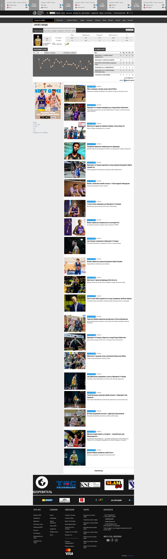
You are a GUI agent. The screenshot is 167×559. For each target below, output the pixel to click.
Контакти (35, 530)
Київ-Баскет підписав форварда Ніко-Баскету (102, 280)
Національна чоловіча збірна (89, 516)
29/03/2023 (98, 67)
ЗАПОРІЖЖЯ (106, 75)
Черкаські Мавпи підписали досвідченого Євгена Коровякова (107, 319)
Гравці (104, 20)
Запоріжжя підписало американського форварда (103, 146)
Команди (97, 20)
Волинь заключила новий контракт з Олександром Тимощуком (108, 183)
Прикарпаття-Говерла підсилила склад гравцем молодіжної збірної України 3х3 (109, 166)
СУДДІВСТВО (94, 13)
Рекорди (110, 20)
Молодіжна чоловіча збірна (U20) (91, 523)
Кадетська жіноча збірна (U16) (90, 546)
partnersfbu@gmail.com (111, 524)
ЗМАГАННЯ (69, 13)
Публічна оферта (69, 546)
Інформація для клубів (37, 541)
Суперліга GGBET (91, 86)
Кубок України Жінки (70, 524)
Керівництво (36, 518)
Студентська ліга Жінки (71, 532)
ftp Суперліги (36, 533)
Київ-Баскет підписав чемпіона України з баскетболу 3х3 (105, 126)
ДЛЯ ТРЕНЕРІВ (86, 13)
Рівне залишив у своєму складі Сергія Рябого (102, 89)
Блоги (51, 535)
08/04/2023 (98, 55)
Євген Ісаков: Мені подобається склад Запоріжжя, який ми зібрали (109, 298)
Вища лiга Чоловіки (70, 521)
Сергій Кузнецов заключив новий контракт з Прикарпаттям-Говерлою (107, 396)
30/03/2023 (98, 63)
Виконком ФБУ (37, 515)
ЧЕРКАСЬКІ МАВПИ (108, 60)
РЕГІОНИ (75, 13)
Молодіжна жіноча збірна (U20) (90, 528)
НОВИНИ (57, 13)
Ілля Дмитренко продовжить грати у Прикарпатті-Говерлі (106, 376)
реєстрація (108, 13)
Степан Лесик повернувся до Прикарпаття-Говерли (104, 204)
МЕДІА (101, 13)
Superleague (53, 518)
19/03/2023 (98, 75)
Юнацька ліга (68, 535)
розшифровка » (129, 78)
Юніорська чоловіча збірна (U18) (91, 532)
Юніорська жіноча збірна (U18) (90, 537)
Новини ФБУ (53, 526)
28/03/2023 (98, 70)
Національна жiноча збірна (91, 519)
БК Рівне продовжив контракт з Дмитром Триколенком (105, 414)
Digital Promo (131, 555)
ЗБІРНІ (63, 13)
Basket (51, 515)
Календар (89, 20)
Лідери (82, 20)
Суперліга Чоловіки (70, 515)
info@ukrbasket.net (110, 521)
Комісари (130, 20)
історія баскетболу (119, 13)
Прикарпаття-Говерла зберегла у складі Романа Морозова (106, 337)
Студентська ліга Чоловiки (69, 528)
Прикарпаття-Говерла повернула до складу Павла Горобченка (107, 107)
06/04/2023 (98, 60)
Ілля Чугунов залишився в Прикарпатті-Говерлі (102, 241)
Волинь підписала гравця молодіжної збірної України (104, 261)
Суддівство (53, 529)
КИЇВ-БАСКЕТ (110, 67)
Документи (36, 521)
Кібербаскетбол (54, 532)
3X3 (80, 13)
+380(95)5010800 (109, 519)
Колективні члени (38, 524)
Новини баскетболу (53, 522)
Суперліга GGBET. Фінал (48, 2)
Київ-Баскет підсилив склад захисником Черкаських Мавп (106, 356)
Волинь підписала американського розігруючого (103, 222)
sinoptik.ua (40, 132)
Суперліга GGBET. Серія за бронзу (17, 2)
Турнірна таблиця (72, 20)
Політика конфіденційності (69, 542)
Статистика (59, 20)
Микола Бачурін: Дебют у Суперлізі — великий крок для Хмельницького (105, 435)
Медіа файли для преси (38, 537)
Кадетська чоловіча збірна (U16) (91, 542)
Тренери (117, 20)
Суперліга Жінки (69, 518)
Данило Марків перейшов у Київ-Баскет (100, 452)
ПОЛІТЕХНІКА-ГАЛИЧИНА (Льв (104, 71)
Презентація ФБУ (38, 527)
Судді (123, 20)
